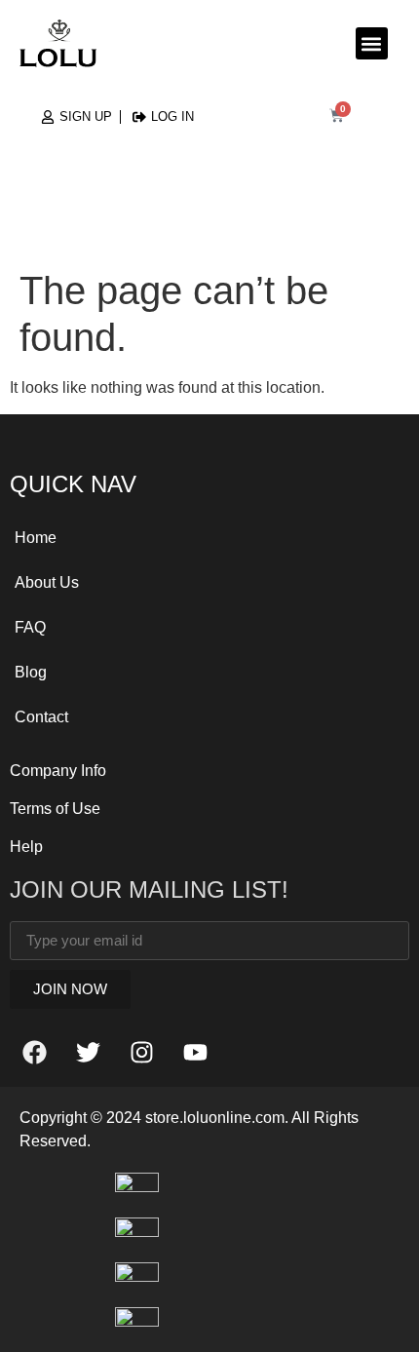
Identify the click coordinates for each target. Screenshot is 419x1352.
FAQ (30, 627)
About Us (47, 582)
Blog (31, 672)
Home (36, 537)
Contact (41, 717)
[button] (372, 43)
